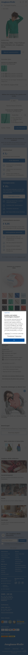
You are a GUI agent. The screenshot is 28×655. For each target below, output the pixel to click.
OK (14, 340)
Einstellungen (11, 336)
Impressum (7, 333)
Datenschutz (18, 336)
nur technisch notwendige (17, 333)
